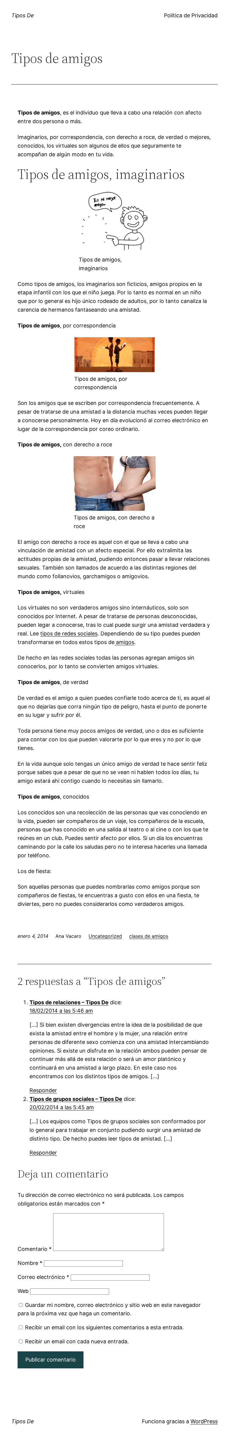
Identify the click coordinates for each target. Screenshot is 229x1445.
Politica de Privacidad (191, 15)
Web (23, 1291)
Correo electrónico (43, 1277)
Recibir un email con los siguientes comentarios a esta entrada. (104, 1327)
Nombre (30, 1263)
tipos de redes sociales (69, 633)
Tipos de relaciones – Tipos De (69, 1002)
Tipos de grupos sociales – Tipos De (76, 1099)
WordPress (204, 1421)
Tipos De (22, 15)
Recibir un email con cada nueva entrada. (77, 1341)
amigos (124, 642)
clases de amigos (148, 936)
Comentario (35, 1249)
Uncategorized (105, 936)
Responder (43, 1090)
